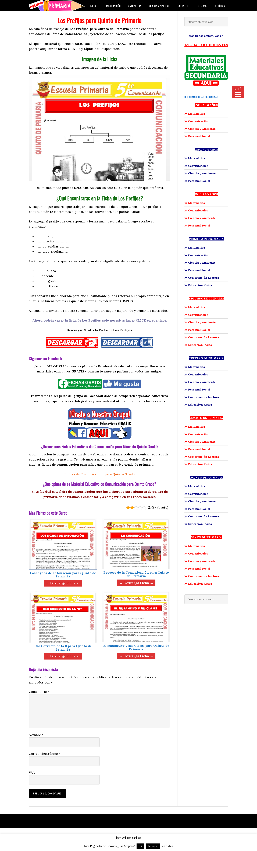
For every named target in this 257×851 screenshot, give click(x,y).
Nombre (36, 735)
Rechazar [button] (153, 846)
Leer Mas (166, 846)
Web (32, 772)
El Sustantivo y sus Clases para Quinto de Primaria (136, 647)
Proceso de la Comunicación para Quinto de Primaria (136, 574)
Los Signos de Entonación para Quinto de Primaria (63, 574)
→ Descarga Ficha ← (63, 583)
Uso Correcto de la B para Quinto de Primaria (63, 647)
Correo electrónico (44, 754)
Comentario (39, 692)
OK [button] (140, 846)
